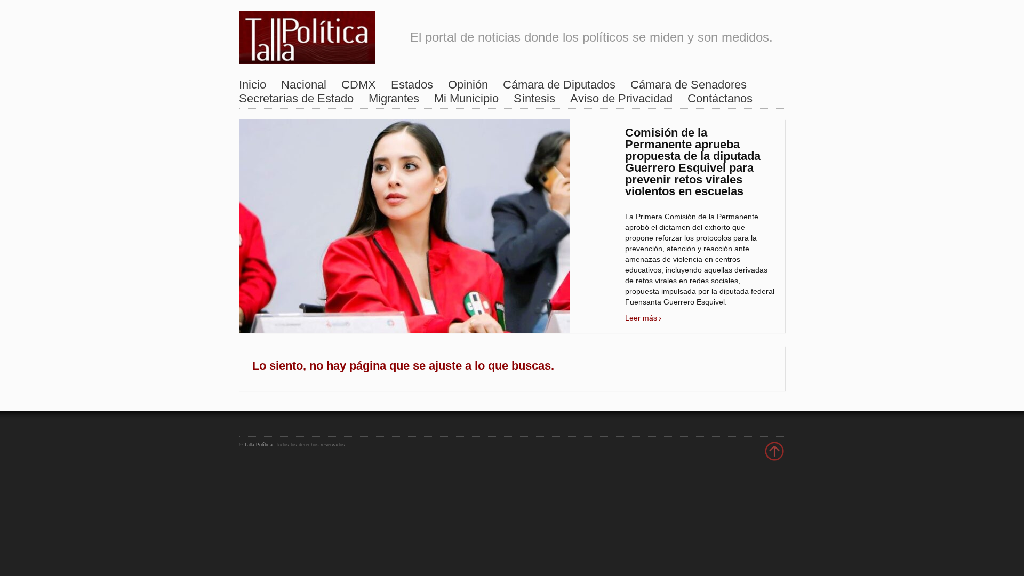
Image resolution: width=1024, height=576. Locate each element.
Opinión (468, 84)
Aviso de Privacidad (621, 98)
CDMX (358, 84)
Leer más (641, 318)
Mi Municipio (466, 98)
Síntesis (534, 98)
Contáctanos (720, 98)
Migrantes (394, 98)
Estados (412, 84)
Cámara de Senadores (688, 84)
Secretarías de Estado (296, 98)
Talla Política (258, 444)
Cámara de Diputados (559, 84)
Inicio (252, 84)
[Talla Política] (307, 35)
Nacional (303, 84)
